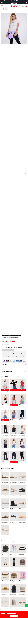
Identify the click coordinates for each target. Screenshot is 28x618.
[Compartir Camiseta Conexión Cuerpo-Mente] (3, 331)
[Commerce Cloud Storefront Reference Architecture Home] (14, 6)
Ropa (6, 10)
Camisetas (11, 10)
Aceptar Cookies (14, 616)
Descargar (14, 3)
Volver (6, 8)
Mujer (2, 10)
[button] (23, 6)
